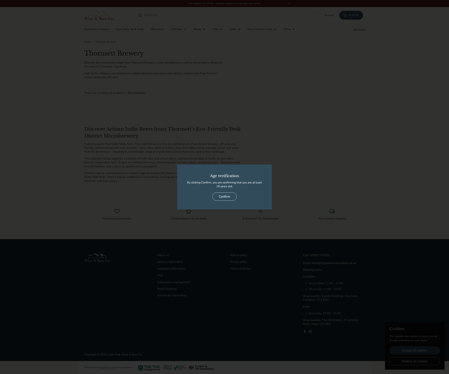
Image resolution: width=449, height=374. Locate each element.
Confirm (224, 196)
